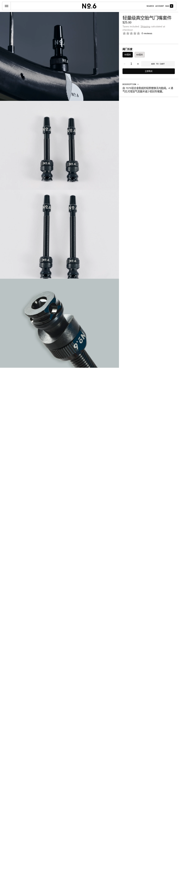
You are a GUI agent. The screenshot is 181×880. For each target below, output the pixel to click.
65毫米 (139, 54)
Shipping (145, 26)
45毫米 (127, 54)
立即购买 (149, 71)
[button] (6, 6)
